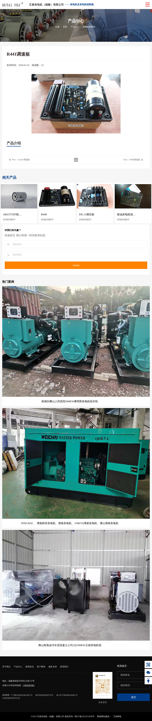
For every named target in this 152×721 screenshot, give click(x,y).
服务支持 (53, 667)
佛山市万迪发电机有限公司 (67, 695)
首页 (65, 27)
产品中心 (75, 27)
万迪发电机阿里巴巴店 (11, 698)
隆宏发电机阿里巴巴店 (44, 695)
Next (131, 160)
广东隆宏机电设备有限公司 (22, 695)
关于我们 (6, 667)
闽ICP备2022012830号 (84, 716)
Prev (21, 160)
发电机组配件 (89, 27)
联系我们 (64, 667)
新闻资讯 (29, 667)
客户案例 (41, 667)
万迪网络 (117, 716)
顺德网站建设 (103, 716)
